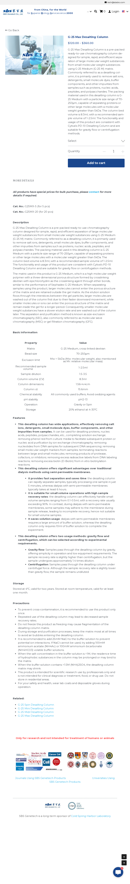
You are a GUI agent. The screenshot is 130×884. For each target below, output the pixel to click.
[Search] (95, 11)
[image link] (13, 11)
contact (94, 191)
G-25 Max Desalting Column (36, 715)
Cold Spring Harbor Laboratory (91, 816)
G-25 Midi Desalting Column (36, 712)
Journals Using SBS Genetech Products (40, 778)
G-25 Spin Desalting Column (36, 704)
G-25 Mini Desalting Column (36, 708)
